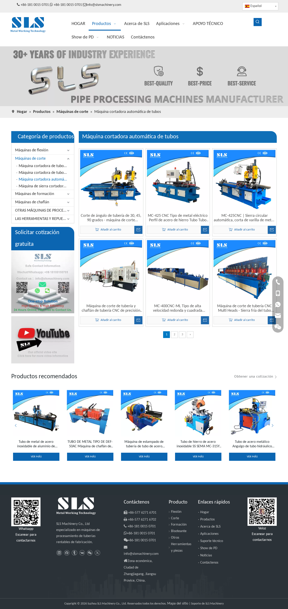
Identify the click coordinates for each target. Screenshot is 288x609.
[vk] (82, 553)
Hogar (204, 512)
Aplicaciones (209, 534)
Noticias (206, 555)
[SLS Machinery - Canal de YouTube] (42, 339)
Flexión (176, 512)
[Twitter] (97, 553)
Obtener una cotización (253, 376)
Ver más (36, 456)
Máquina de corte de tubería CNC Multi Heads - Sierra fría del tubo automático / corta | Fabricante (244, 308)
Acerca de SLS (210, 526)
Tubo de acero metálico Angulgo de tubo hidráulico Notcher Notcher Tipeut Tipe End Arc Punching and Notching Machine (252, 444)
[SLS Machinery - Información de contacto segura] (42, 281)
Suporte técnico (211, 541)
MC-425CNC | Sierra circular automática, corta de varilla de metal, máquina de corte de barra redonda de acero (244, 218)
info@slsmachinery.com (103, 5)
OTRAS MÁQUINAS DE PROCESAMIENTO (44, 210)
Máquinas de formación (34, 194)
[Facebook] (67, 553)
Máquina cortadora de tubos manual (46, 166)
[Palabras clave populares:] (258, 22)
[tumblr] (74, 553)
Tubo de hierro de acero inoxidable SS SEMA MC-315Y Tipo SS (198, 444)
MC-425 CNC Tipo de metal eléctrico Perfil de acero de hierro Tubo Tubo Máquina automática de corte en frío (177, 218)
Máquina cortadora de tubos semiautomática (46, 173)
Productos (207, 519)
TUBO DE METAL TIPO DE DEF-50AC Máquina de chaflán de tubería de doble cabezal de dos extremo (90, 444)
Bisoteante (179, 531)
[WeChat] (89, 553)
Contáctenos (209, 562)
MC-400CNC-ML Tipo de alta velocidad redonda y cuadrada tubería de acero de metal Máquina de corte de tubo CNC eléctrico (178, 308)
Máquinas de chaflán (32, 202)
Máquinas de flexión (31, 150)
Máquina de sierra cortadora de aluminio (46, 186)
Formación (179, 524)
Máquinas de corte (30, 159)
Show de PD (208, 548)
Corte (175, 518)
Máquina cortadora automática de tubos (46, 179)
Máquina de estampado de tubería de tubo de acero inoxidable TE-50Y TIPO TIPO (144, 444)
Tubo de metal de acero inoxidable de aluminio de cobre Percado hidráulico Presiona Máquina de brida (36, 444)
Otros (175, 538)
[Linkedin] (59, 553)
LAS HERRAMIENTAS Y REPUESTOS (43, 219)
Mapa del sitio (178, 603)
